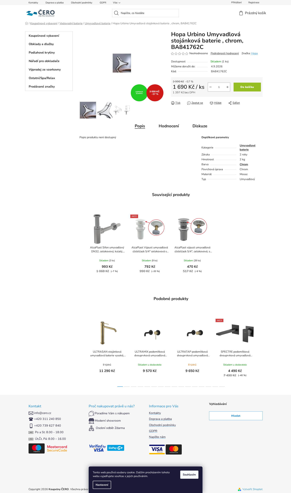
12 (201, 386)
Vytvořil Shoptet (252, 489)
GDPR (103, 2)
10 (188, 386)
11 (195, 386)
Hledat (235, 416)
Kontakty (33, 2)
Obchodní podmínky (81, 2)
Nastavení (102, 485)
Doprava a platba (55, 2)
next (260, 351)
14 (215, 386)
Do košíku (247, 87)
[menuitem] (49, 35)
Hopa (254, 53)
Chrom (244, 164)
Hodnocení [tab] (169, 126)
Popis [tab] (140, 126)
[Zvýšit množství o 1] (227, 87)
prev (82, 351)
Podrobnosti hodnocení (225, 53)
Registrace (253, 2)
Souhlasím (189, 475)
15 (222, 386)
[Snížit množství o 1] (210, 87)
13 (208, 386)
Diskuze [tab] (199, 126)
